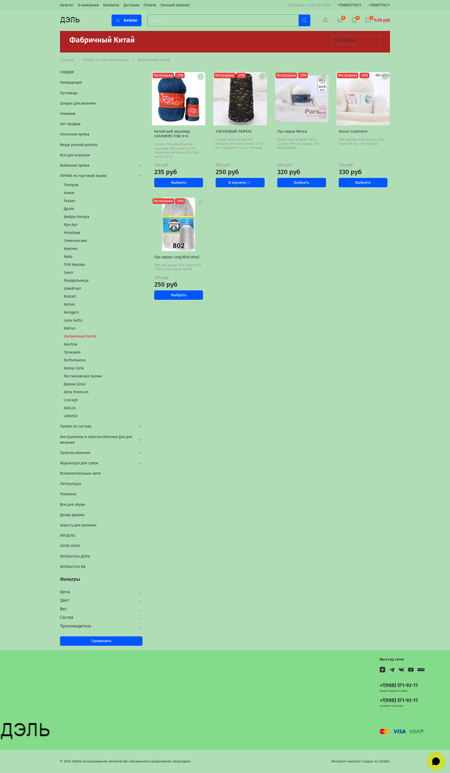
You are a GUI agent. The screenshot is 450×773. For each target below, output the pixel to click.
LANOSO (71, 416)
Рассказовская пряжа (83, 376)
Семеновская (75, 240)
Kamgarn (71, 312)
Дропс (69, 208)
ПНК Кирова (74, 264)
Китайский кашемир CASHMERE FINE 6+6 (172, 133)
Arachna (70, 344)
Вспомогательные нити (80, 473)
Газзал (69, 201)
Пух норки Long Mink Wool (176, 257)
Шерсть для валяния (78, 525)
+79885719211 (379, 5)
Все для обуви (72, 504)
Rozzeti (70, 296)
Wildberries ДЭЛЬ (75, 556)
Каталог (67, 5)
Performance (75, 360)
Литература (70, 483)
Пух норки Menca (292, 131)
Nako (68, 256)
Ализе (69, 193)
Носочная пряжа (75, 134)
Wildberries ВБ (72, 566)
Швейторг (73, 288)
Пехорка (71, 185)
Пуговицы (69, 93)
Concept (71, 400)
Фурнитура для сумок (79, 463)
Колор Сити (74, 368)
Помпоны (68, 494)
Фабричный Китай (80, 336)
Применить (101, 641)
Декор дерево (72, 515)
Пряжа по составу (75, 426)
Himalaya (72, 232)
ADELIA (69, 408)
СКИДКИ (67, 72)
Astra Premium (76, 392)
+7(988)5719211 (349, 5)
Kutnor (69, 304)
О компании (88, 5)
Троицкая (72, 352)
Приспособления (75, 452)
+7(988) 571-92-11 (399, 685)
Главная (67, 60)
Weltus (69, 328)
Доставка (131, 5)
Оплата (150, 5)
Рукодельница (76, 280)
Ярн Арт (71, 224)
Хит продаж (70, 124)
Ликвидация (71, 82)
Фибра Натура (76, 216)
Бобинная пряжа (75, 165)
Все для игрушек (75, 155)
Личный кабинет (175, 5)
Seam (68, 272)
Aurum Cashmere (353, 131)
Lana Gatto (73, 320)
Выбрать (178, 182)
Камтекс (71, 248)
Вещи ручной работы (79, 145)
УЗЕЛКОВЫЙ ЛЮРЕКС (234, 131)
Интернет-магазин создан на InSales (360, 761)
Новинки (67, 113)
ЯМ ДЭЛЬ (67, 535)
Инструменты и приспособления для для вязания (96, 440)
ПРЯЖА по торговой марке (105, 60)
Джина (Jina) (74, 384)
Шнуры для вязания (78, 103)
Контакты (111, 5)
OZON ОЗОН (70, 546)
